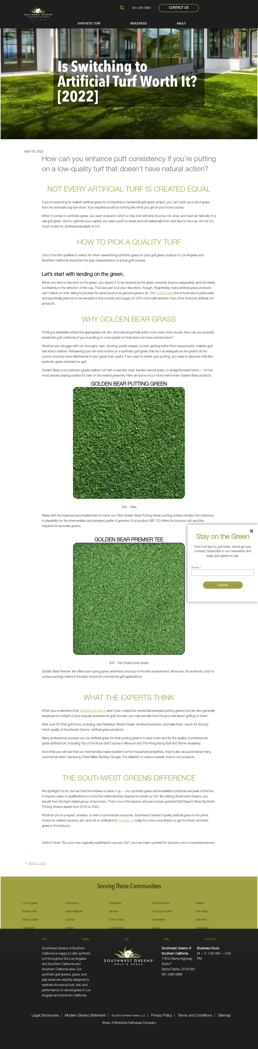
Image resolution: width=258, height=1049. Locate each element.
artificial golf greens (93, 711)
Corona (70, 919)
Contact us (126, 821)
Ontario (70, 928)
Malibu (200, 903)
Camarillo (201, 919)
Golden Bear (164, 293)
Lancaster (28, 928)
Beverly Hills (29, 911)
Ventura (113, 911)
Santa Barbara (74, 911)
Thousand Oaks (162, 911)
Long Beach (116, 928)
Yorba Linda (116, 919)
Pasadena (115, 903)
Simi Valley (202, 911)
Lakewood (202, 928)
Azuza (155, 928)
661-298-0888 (141, 8)
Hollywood (72, 903)
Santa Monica (160, 903)
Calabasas (158, 919)
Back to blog (37, 863)
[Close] (251, 532)
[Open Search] (122, 8)
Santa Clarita (30, 919)
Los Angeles (30, 903)
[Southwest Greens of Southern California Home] (38, 13)
